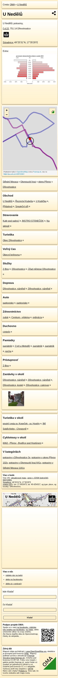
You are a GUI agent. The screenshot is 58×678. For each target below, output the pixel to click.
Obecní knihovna (11, 255)
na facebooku (22, 627)
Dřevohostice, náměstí (14, 289)
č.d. (6, 28)
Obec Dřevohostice (12, 240)
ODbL (26, 653)
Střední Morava (10, 182)
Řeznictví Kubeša (24, 201)
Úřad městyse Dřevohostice (42, 269)
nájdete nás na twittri (14, 575)
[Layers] (52, 111)
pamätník (7, 346)
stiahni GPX (8, 484)
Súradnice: (8, 42)
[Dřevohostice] (16, 406)
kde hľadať (8, 591)
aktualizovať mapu (18, 478)
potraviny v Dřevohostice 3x (16, 457)
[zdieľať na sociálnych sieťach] (54, 13)
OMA (12, 4)
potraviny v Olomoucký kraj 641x (25, 463)
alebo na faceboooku (14, 579)
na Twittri (29, 630)
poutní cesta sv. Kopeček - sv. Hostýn (21, 423)
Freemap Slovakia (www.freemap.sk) (18, 657)
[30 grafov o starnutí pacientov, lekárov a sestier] (30, 84)
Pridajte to (23, 671)
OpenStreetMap (22, 172)
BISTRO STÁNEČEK (33, 221)
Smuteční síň (21, 206)
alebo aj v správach (14, 584)
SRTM (30, 669)
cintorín (6, 332)
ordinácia (37, 317)
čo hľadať (7, 604)
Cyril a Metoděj (22, 346)
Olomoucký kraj (28, 182)
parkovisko (8, 303)
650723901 (7, 480)
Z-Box (6, 269)
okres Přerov (44, 182)
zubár (5, 317)
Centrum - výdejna (20, 317)
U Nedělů (22, 4)
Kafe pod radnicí (11, 221)
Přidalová (7, 206)
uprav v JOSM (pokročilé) (37, 478)
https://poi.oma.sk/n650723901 (14, 174)
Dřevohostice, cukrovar (37, 385)
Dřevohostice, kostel (13, 385)
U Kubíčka (41, 201)
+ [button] (7, 110)
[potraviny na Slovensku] (7, 34)
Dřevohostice (9, 187)
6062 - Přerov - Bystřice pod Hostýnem (22, 443)
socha (8, 351)
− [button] (7, 114)
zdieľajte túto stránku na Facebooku (19, 628)
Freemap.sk (37, 172)
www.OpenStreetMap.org (36, 651)
